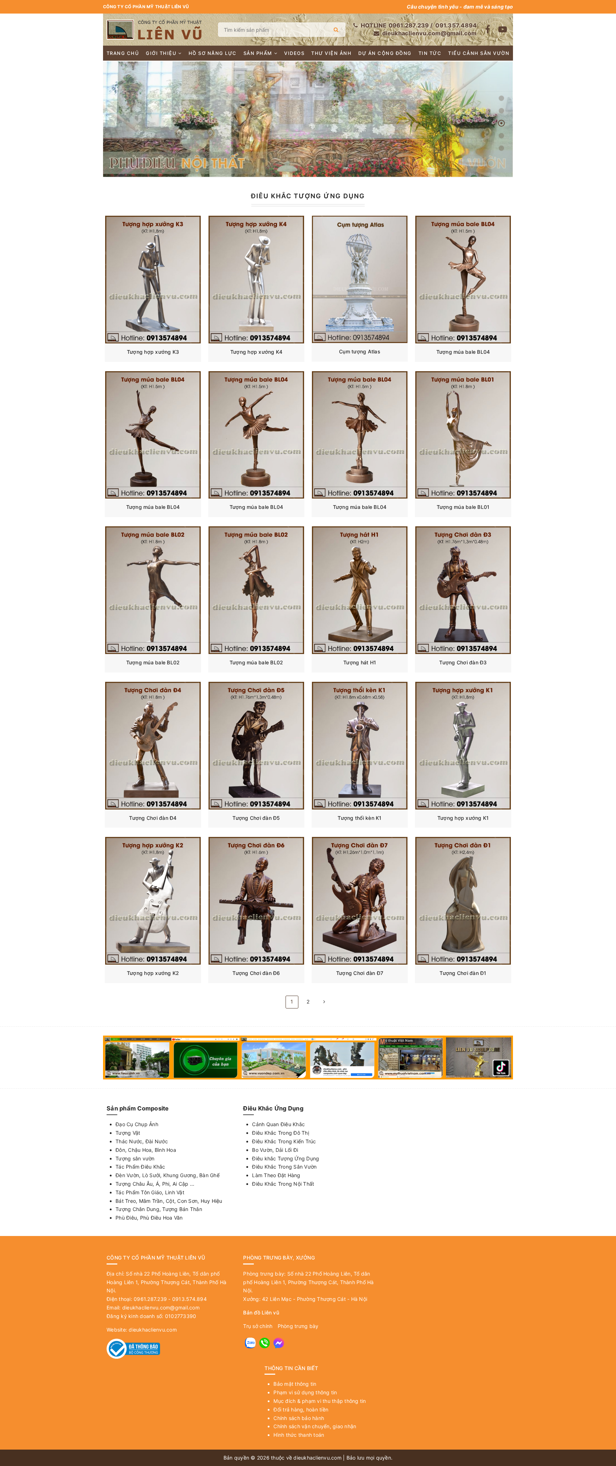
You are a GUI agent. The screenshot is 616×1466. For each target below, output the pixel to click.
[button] (501, 98)
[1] (336, 29)
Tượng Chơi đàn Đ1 (463, 973)
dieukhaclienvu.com (153, 1330)
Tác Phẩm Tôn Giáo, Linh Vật (149, 1192)
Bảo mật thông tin (294, 1384)
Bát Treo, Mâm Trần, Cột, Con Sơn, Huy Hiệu (168, 1201)
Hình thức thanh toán (298, 1435)
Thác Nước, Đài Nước (141, 1141)
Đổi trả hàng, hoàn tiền (300, 1409)
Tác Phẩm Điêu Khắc (140, 1167)
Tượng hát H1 (359, 662)
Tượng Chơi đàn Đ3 (463, 662)
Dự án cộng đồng (385, 53)
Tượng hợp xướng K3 (153, 352)
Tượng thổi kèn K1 (359, 818)
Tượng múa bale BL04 (463, 352)
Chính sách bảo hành (298, 1418)
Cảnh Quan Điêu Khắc (278, 1124)
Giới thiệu (161, 53)
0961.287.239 (409, 25)
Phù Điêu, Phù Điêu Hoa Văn (149, 1218)
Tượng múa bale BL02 (153, 662)
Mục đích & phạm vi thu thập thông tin (319, 1401)
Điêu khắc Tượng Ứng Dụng (285, 1158)
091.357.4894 (456, 25)
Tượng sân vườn (135, 1158)
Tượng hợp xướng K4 (256, 352)
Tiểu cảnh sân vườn (478, 53)
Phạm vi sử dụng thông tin (305, 1392)
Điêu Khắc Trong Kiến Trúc (284, 1141)
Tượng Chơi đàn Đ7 (359, 973)
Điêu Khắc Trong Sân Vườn (284, 1167)
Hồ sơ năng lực (213, 53)
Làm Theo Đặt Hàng (276, 1175)
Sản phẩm (257, 53)
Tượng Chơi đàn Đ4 (152, 818)
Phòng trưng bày (298, 1326)
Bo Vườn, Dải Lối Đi (275, 1150)
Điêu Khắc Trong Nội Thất (283, 1184)
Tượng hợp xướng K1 (463, 818)
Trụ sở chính (257, 1326)
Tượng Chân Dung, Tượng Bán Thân (158, 1209)
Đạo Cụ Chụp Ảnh (136, 1124)
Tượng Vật (127, 1133)
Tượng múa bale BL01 (463, 507)
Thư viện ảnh (331, 53)
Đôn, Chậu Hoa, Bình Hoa (145, 1150)
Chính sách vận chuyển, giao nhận (314, 1426)
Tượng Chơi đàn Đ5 (256, 818)
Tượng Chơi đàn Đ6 (256, 973)
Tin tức (430, 53)
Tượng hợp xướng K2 (153, 973)
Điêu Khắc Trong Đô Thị (280, 1133)
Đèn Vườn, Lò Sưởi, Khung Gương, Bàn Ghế (167, 1175)
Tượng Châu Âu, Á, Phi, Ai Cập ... (154, 1184)
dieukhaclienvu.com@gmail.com (429, 33)
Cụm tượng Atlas (359, 351)
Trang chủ (123, 53)
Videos (294, 53)
